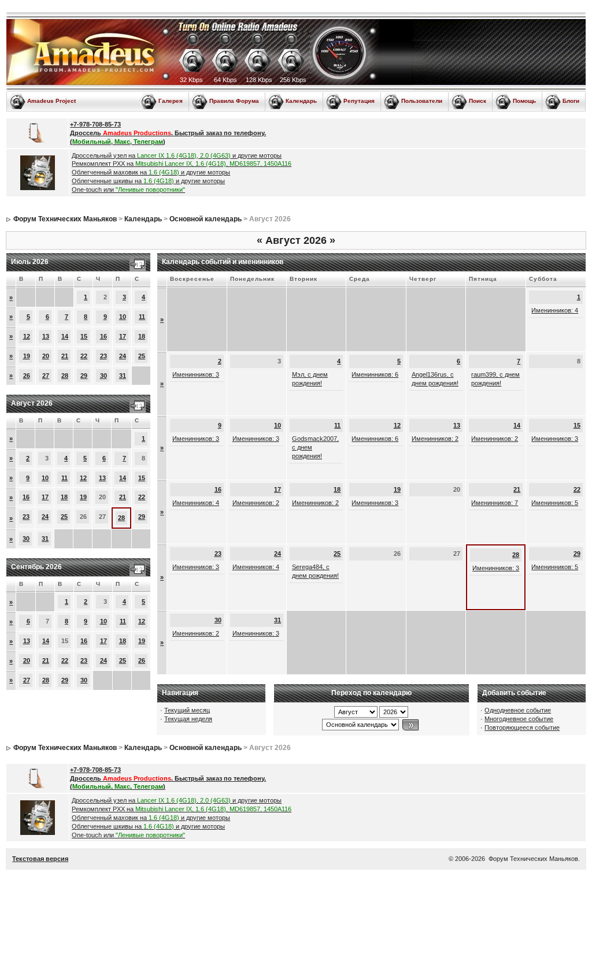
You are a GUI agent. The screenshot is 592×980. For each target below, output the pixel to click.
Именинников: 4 (554, 310)
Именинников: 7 (494, 502)
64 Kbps (225, 79)
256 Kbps (293, 79)
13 (45, 336)
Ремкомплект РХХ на (181, 163)
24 (122, 355)
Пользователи (421, 101)
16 (103, 336)
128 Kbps (259, 79)
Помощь (524, 101)
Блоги (571, 101)
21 (64, 355)
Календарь (301, 101)
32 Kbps (191, 79)
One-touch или (128, 189)
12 (26, 336)
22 (83, 355)
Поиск (477, 101)
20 (45, 355)
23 (103, 355)
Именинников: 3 (195, 374)
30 (103, 375)
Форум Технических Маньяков (65, 219)
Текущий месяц (187, 710)
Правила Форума (234, 101)
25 (141, 355)
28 (64, 375)
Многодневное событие (518, 718)
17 (122, 336)
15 (83, 336)
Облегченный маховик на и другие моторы (151, 172)
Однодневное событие (517, 710)
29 (83, 375)
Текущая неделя (188, 718)
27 (45, 375)
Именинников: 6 (375, 374)
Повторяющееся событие (522, 727)
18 (141, 336)
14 (64, 336)
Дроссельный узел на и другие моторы (177, 155)
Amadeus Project (51, 101)
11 (142, 316)
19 (26, 355)
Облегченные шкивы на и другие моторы (148, 180)
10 (122, 316)
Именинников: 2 (435, 438)
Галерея (170, 101)
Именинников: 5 (554, 502)
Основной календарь (205, 219)
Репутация (359, 101)
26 (26, 375)
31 (122, 375)
